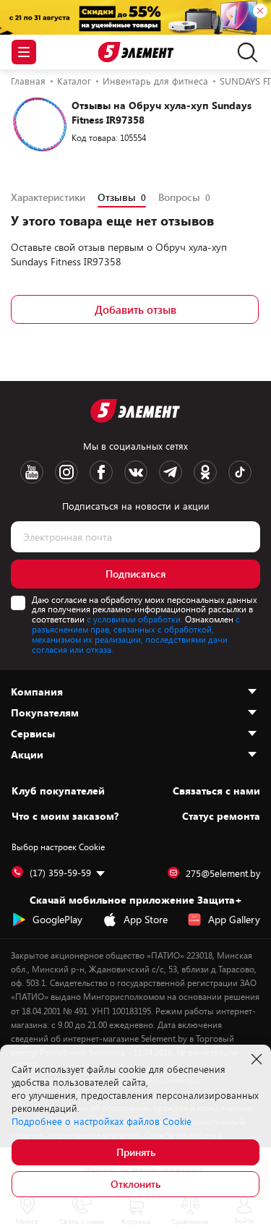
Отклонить (135, 1184)
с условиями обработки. (135, 619)
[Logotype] (135, 52)
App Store (146, 919)
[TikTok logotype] (239, 472)
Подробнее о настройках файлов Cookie (102, 1121)
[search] (244, 52)
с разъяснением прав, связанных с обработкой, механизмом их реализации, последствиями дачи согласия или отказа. (136, 633)
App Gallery (234, 919)
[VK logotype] (135, 472)
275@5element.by (223, 873)
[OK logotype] (205, 472)
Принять (135, 1152)
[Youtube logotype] (31, 472)
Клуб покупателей (58, 790)
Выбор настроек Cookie (58, 846)
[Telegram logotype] (170, 472)
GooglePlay (57, 919)
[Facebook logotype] (101, 472)
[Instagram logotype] (66, 472)
